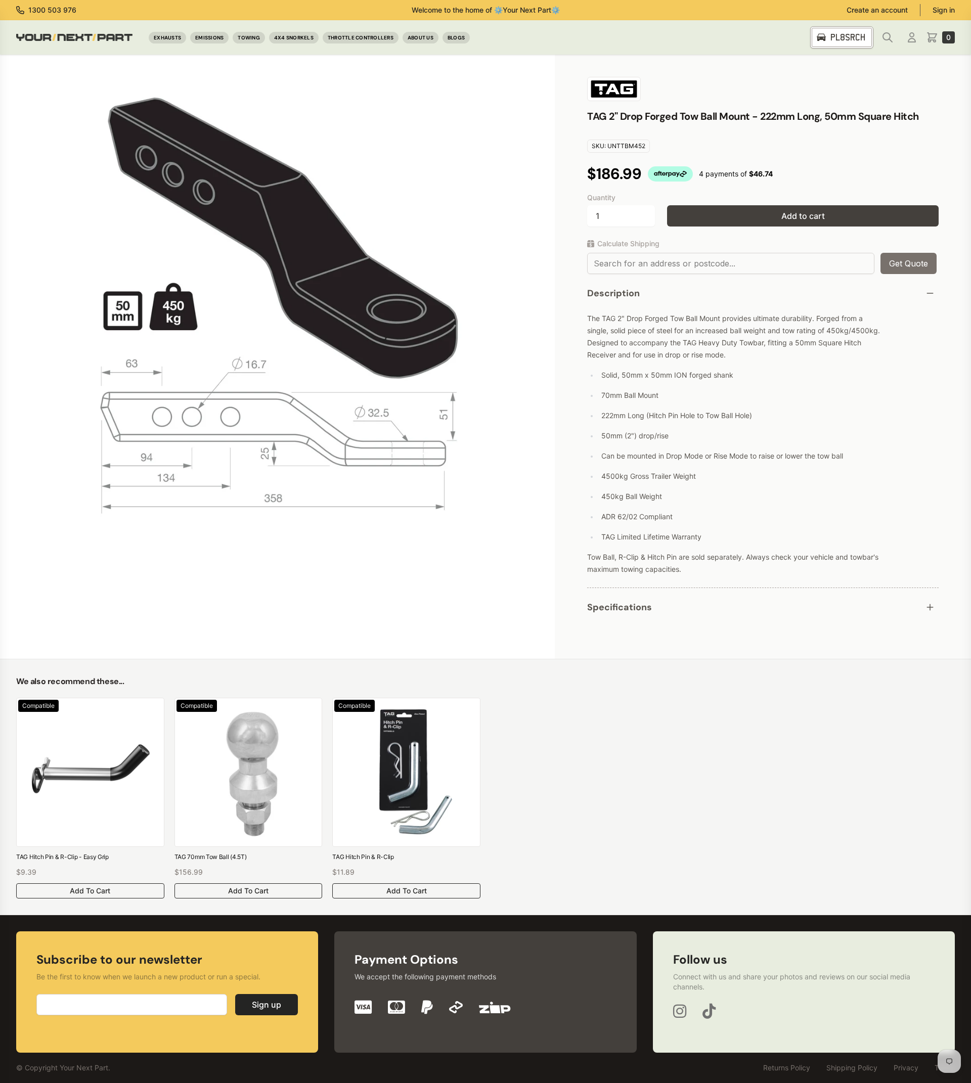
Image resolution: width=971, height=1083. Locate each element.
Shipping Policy (851, 1067)
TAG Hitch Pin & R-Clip (362, 857)
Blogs (456, 37)
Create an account (877, 10)
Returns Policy (786, 1067)
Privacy (906, 1067)
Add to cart (803, 216)
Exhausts (167, 37)
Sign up (266, 1005)
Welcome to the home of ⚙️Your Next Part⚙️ (486, 10)
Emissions (209, 37)
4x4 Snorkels (294, 37)
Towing (249, 37)
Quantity (601, 197)
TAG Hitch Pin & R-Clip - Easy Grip (62, 857)
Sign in (944, 10)
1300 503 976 (52, 10)
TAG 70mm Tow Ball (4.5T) (210, 857)
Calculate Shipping (628, 243)
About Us (420, 37)
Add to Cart (90, 890)
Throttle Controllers (360, 37)
